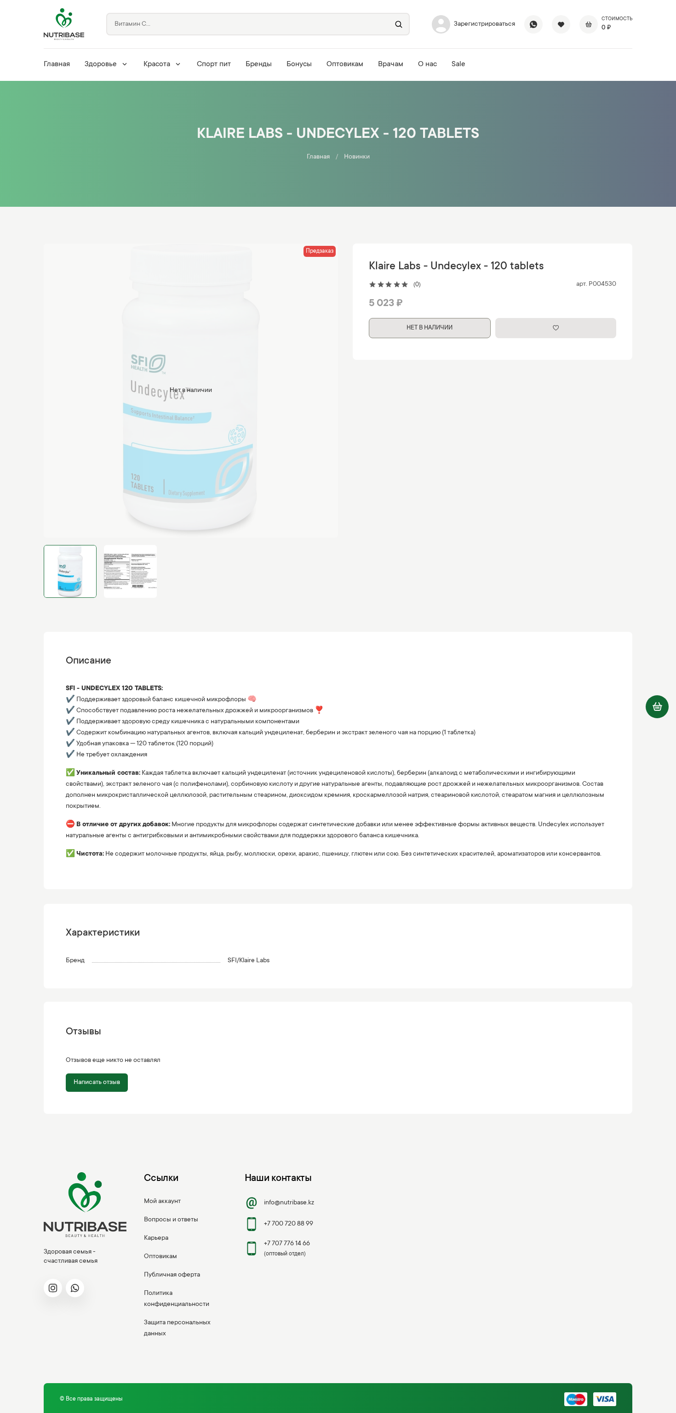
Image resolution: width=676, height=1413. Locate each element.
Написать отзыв (97, 1082)
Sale (458, 64)
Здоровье (101, 64)
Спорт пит (214, 64)
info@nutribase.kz (289, 1203)
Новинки (357, 157)
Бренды (259, 64)
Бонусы (299, 64)
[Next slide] (323, 391)
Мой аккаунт (162, 1201)
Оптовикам (345, 64)
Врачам (390, 64)
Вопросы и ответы (171, 1220)
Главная (57, 64)
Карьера (156, 1238)
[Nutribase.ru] (64, 24)
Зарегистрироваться (484, 24)
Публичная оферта (172, 1275)
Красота (156, 64)
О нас (427, 64)
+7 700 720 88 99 (288, 1224)
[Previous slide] (58, 391)
